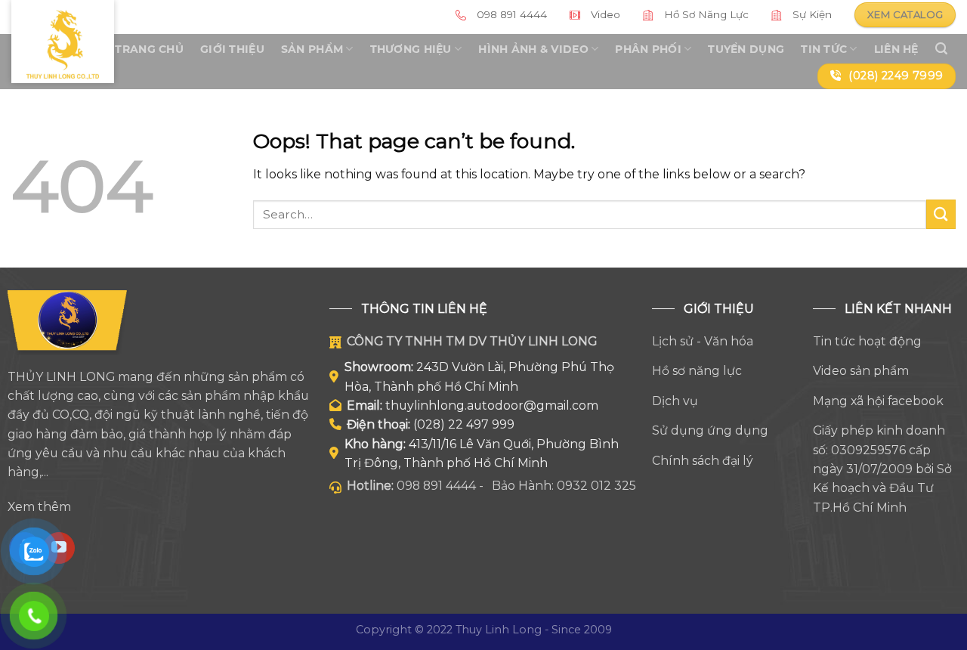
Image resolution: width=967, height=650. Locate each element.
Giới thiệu (232, 49)
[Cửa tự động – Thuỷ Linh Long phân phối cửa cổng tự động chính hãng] (62, 41)
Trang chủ (149, 49)
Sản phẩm (312, 49)
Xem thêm (39, 507)
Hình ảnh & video (533, 49)
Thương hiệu (411, 49)
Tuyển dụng (746, 49)
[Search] (941, 48)
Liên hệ (896, 49)
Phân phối (648, 49)
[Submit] (941, 214)
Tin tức (824, 49)
